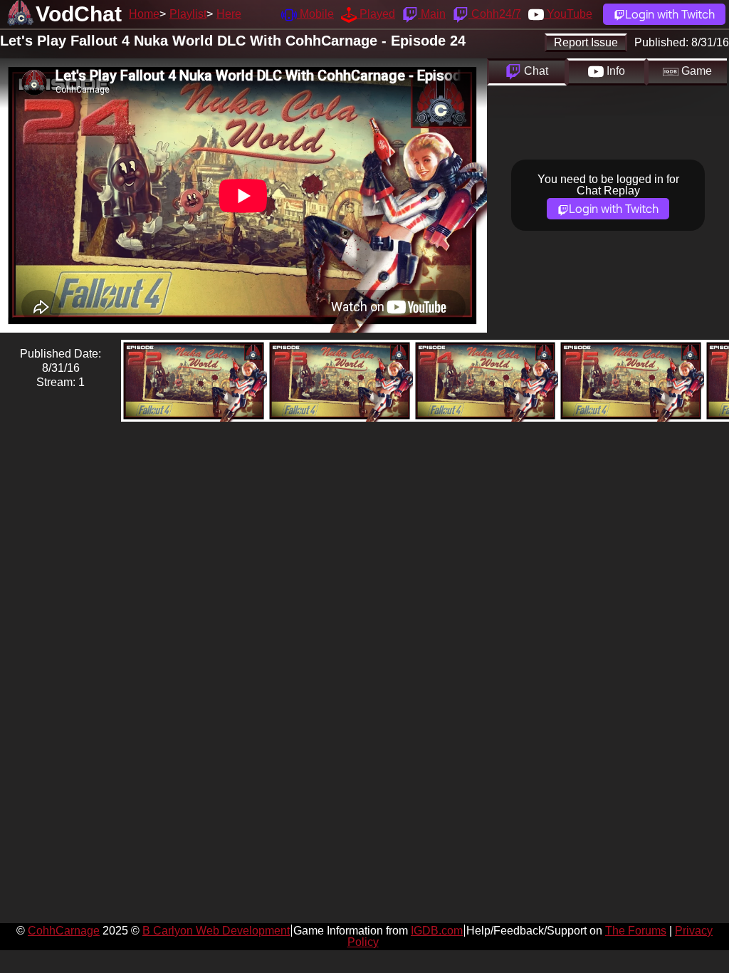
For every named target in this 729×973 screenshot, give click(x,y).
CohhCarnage (64, 931)
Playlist (187, 14)
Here (228, 14)
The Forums (635, 931)
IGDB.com (437, 931)
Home (144, 14)
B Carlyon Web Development (216, 931)
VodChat (79, 14)
